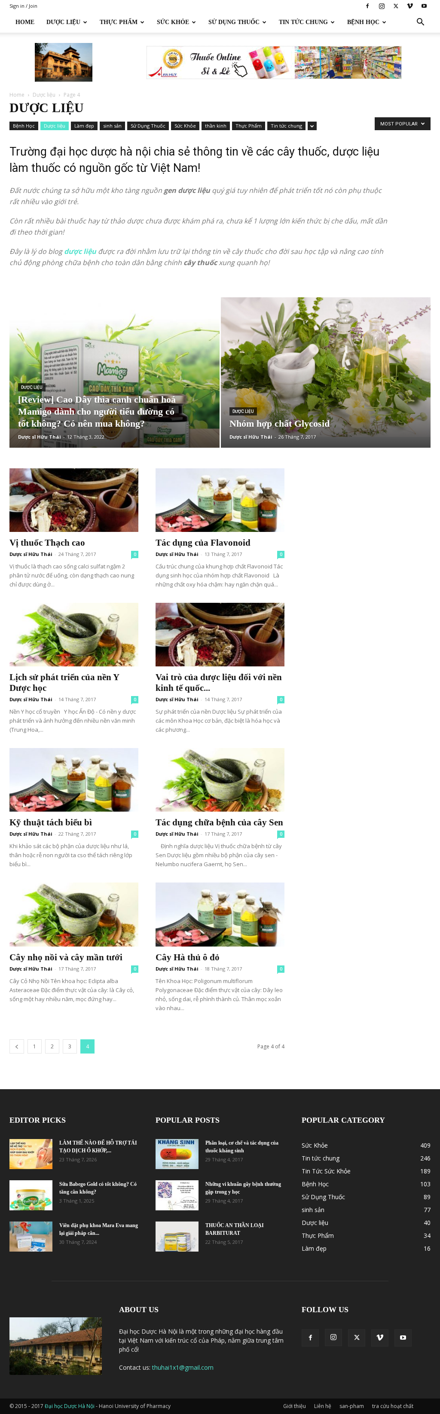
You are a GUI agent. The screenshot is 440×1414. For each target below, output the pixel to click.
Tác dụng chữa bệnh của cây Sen (219, 822)
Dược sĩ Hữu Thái (39, 437)
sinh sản (112, 125)
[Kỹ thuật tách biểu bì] (73, 780)
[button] (420, 23)
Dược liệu (44, 94)
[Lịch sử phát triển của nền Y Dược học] (73, 634)
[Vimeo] (409, 6)
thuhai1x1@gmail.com (183, 1367)
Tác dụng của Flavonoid (203, 543)
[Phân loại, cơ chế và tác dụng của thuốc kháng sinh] (177, 1154)
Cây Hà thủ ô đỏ (188, 957)
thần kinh (215, 125)
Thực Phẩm (119, 22)
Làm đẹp (84, 125)
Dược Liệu (63, 22)
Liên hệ (322, 1406)
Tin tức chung (303, 22)
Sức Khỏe (173, 22)
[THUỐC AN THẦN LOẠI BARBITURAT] (177, 1237)
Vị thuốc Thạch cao (47, 543)
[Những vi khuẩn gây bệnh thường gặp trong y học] (177, 1195)
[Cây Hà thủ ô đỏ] (220, 914)
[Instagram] (381, 6)
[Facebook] (367, 6)
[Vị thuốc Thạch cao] (73, 500)
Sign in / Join (23, 6)
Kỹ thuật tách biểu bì (50, 822)
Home (24, 22)
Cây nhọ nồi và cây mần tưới (65, 957)
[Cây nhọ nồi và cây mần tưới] (73, 914)
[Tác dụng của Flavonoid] (220, 500)
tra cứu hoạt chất (392, 1406)
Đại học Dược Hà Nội (70, 1406)
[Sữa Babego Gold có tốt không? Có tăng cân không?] (30, 1195)
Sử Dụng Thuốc (234, 22)
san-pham (351, 1406)
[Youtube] (424, 6)
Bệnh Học (363, 22)
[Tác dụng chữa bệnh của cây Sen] (220, 780)
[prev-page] (16, 1046)
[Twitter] (395, 6)
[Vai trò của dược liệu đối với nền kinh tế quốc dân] (220, 634)
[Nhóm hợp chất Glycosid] (326, 367)
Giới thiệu (294, 1406)
